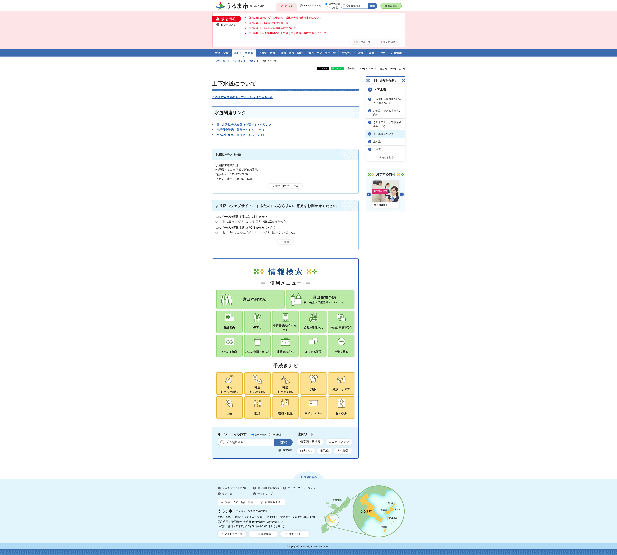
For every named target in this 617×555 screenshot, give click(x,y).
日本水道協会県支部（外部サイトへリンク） (245, 124)
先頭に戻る (310, 477)
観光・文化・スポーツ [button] (322, 53)
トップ (216, 61)
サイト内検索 (222, 442)
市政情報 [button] (396, 53)
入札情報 (343, 450)
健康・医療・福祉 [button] (292, 53)
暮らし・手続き (232, 61)
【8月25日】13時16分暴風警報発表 (267, 23)
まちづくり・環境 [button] (352, 53)
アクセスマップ (233, 534)
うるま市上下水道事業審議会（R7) (387, 124)
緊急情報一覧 (363, 42)
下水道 (377, 149)
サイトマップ (265, 493)
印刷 (352, 68)
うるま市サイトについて (236, 488)
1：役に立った (227, 221)
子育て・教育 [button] (267, 53)
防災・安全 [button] (221, 53)
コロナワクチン (339, 441)
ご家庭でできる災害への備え (387, 112)
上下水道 (248, 61)
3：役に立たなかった (272, 221)
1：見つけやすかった (232, 232)
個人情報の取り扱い (269, 488)
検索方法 (288, 450)
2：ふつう (248, 221)
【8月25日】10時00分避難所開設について (271, 28)
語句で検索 (334, 4)
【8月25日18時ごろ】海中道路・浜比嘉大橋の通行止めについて (284, 17)
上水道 (377, 141)
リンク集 (227, 493)
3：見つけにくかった (281, 232)
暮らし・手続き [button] (243, 53)
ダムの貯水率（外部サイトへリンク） (241, 135)
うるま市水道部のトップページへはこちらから (242, 97)
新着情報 (392, 6)
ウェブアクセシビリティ (301, 488)
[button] (286, 6)
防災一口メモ (228, 24)
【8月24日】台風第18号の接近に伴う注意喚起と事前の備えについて (287, 33)
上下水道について (383, 133)
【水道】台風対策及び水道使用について (387, 101)
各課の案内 (264, 534)
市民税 (324, 450)
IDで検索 (333, 7)
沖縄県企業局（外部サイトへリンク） (241, 129)
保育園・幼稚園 (310, 441)
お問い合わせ (296, 534)
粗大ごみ (306, 450)
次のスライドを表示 (402, 194)
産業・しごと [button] (377, 53)
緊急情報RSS (390, 42)
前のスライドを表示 (369, 194)
